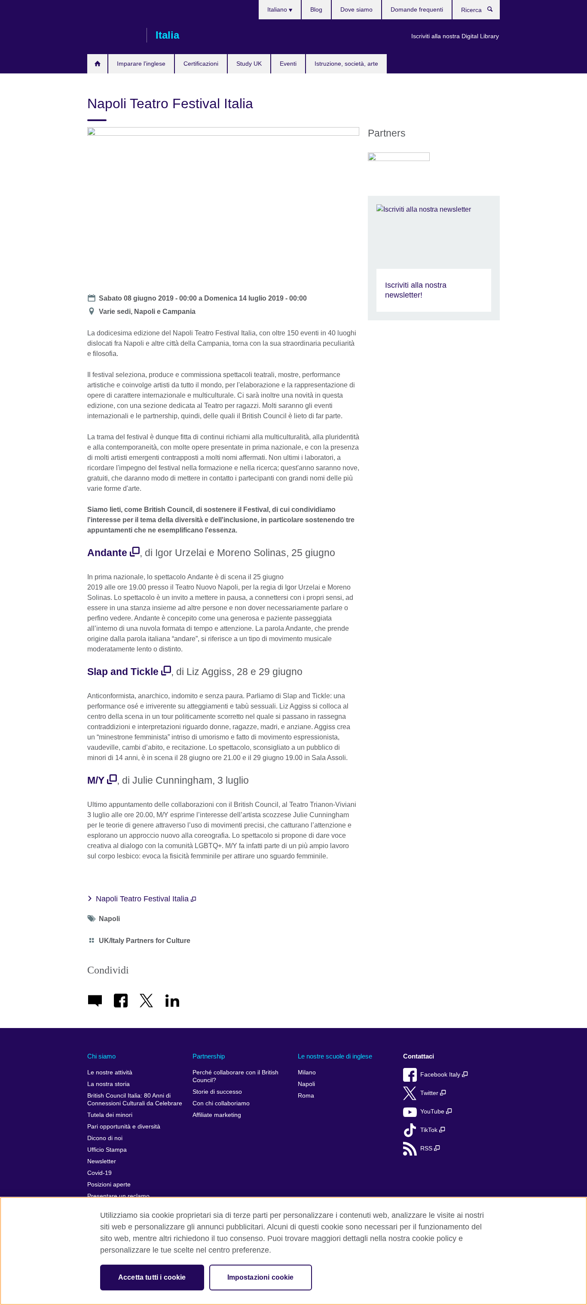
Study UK (249, 63)
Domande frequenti (417, 9)
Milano (307, 1072)
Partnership (209, 1056)
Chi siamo (101, 1056)
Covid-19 (99, 1173)
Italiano (278, 9)
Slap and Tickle (123, 671)
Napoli (306, 1084)
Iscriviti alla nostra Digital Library (455, 36)
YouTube (433, 1111)
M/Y (95, 780)
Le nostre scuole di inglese (335, 1056)
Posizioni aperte (109, 1184)
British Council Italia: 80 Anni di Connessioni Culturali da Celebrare (134, 1099)
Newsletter (101, 1161)
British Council (112, 35)
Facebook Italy (441, 1074)
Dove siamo (356, 9)
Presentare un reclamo (118, 1196)
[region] (293, 1251)
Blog (316, 9)
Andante (107, 552)
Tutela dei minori (109, 1115)
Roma (306, 1095)
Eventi (288, 63)
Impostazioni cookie (260, 1277)
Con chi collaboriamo (221, 1103)
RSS (427, 1148)
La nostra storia (108, 1084)
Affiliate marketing (217, 1115)
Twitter (430, 1093)
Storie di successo (217, 1092)
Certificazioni (200, 63)
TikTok (429, 1130)
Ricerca (494, 11)
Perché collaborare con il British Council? (235, 1076)
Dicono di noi (104, 1138)
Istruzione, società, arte (346, 63)
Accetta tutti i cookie (152, 1277)
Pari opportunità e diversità (123, 1126)
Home (97, 63)
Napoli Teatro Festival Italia (143, 898)
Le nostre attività (109, 1072)
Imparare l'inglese (141, 63)
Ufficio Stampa (107, 1150)
